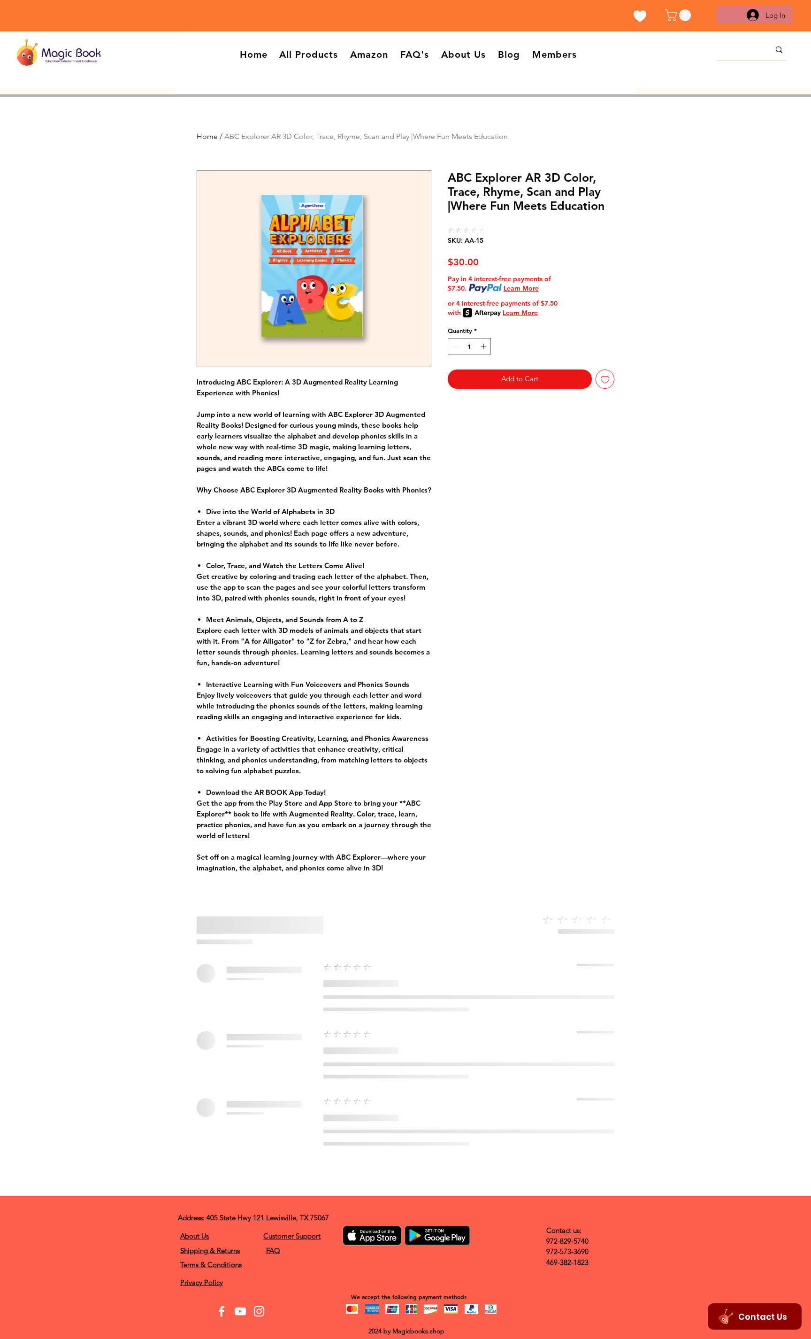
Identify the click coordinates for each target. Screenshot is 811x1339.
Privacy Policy (201, 1282)
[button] (679, 15)
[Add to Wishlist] (605, 379)
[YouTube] (240, 1311)
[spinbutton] (469, 346)
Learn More (521, 288)
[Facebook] (221, 1311)
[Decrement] (454, 346)
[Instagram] (259, 1311)
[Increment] (484, 346)
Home (207, 136)
